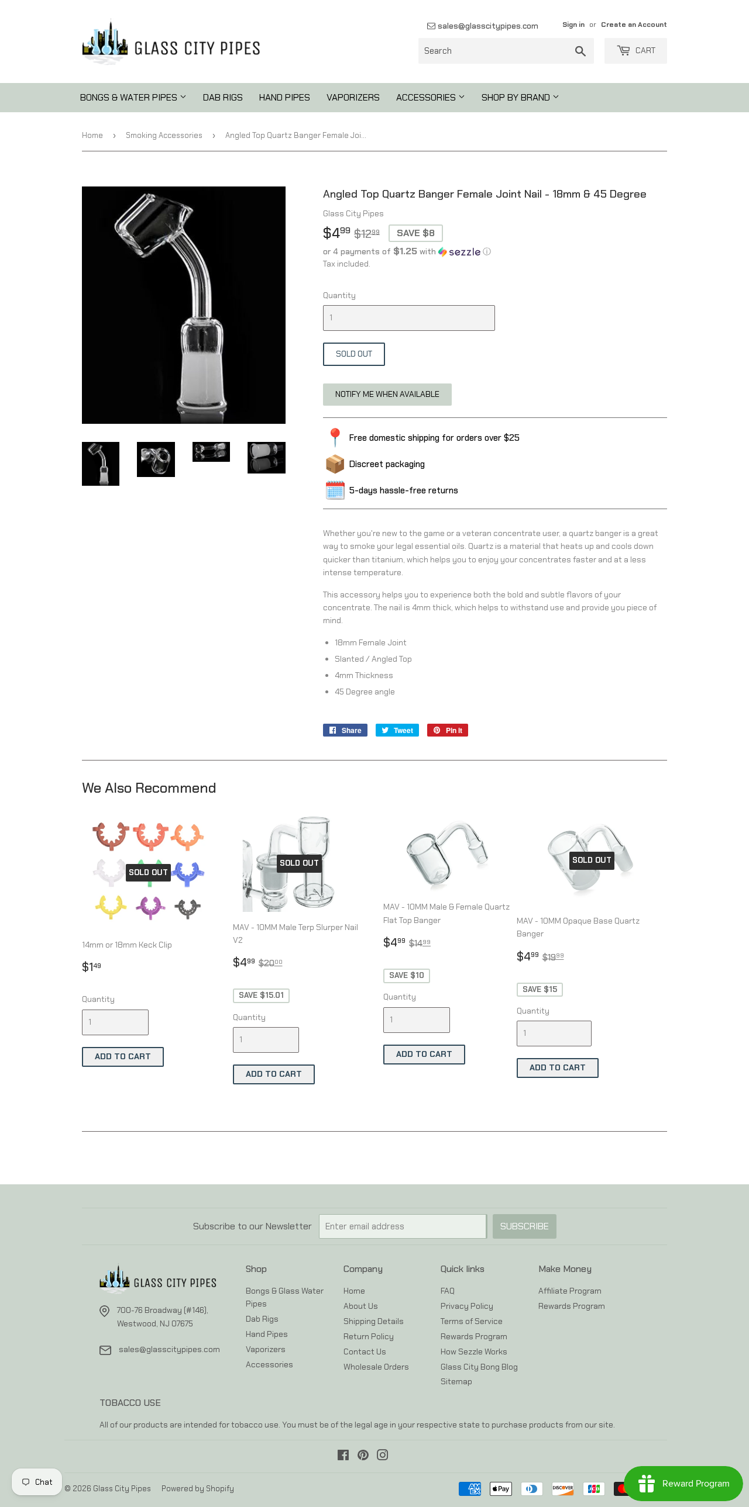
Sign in (573, 24)
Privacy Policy (467, 1306)
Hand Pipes (284, 97)
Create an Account (634, 24)
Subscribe (524, 1226)
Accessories (427, 97)
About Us (360, 1306)
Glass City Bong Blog (479, 1366)
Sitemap (456, 1381)
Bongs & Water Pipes (130, 97)
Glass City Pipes (122, 1489)
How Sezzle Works (474, 1351)
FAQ (448, 1290)
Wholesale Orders (376, 1366)
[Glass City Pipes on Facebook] (343, 1456)
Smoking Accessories (164, 135)
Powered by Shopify (198, 1489)
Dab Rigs (223, 97)
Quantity (339, 295)
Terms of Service (472, 1321)
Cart (644, 50)
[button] (495, 251)
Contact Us (364, 1351)
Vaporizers (353, 97)
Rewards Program (474, 1336)
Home (92, 135)
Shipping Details (373, 1321)
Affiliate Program (570, 1290)
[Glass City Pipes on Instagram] (383, 1456)
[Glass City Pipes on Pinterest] (363, 1456)
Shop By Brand (517, 97)
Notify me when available (387, 394)
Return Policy (368, 1336)
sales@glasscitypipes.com (486, 25)
